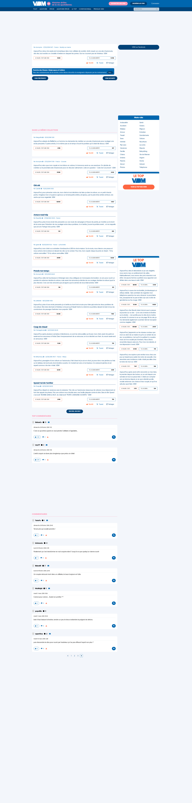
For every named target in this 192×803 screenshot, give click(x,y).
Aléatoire (43, 9)
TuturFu (38, 520)
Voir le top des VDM (139, 187)
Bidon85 (38, 566)
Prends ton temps (41, 271)
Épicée (52, 9)
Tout (35, 9)
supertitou (39, 634)
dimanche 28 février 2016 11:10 (43, 450)
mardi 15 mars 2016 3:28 (41, 639)
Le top (74, 9)
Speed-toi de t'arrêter (43, 383)
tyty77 (37, 445)
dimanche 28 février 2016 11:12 (43, 427)
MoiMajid (39, 588)
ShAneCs (38, 422)
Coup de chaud (40, 327)
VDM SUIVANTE (110, 78)
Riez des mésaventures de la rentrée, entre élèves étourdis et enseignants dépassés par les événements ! (72, 71)
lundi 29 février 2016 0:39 (41, 548)
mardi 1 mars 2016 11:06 (41, 593)
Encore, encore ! (75, 411)
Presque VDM (99, 9)
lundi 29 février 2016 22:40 (42, 571)
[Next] (68, 656)
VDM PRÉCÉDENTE (40, 78)
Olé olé (37, 186)
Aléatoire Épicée (63, 9)
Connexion (155, 3)
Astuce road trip (41, 215)
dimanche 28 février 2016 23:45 (43, 525)
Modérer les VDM (138, 3)
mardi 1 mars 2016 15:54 (41, 616)
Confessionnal (85, 9)
